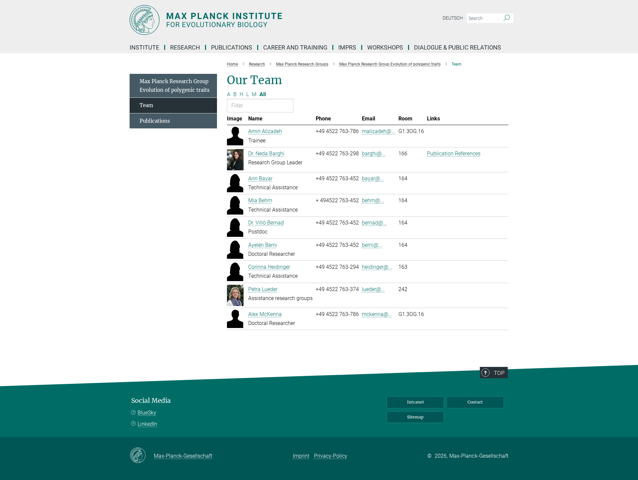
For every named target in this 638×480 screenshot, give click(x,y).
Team (146, 105)
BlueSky (147, 412)
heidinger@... (377, 267)
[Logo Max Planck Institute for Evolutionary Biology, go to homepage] (254, 20)
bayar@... (373, 178)
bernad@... (374, 223)
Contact (475, 402)
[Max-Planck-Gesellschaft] (142, 456)
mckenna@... (377, 314)
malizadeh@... (378, 131)
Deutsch (453, 18)
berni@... (372, 245)
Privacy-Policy (330, 456)
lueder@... (373, 289)
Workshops (385, 47)
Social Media (151, 400)
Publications (155, 121)
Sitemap (415, 416)
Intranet (415, 402)
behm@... (373, 200)
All (263, 94)
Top (499, 373)
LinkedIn (147, 424)
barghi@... (374, 153)
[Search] (506, 18)
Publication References (453, 153)
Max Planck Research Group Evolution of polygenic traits (175, 85)
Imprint (301, 456)
